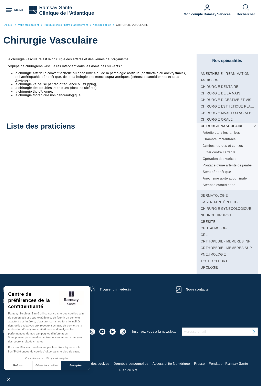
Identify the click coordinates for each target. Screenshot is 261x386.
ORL (204, 235)
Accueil (8, 25)
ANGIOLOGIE (211, 80)
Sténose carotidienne (219, 185)
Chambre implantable (219, 139)
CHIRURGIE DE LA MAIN (220, 93)
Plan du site (128, 370)
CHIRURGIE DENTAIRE (220, 87)
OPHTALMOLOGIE (215, 228)
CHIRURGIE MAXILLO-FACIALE (226, 113)
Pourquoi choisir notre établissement (66, 25)
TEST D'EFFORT (214, 261)
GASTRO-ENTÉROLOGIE (221, 202)
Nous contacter (198, 289)
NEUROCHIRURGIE (217, 215)
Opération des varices (219, 158)
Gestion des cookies (93, 363)
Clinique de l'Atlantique (66, 13)
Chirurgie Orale (217, 119)
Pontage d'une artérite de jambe (227, 165)
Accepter (75, 365)
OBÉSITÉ (208, 221)
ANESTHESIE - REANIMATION (225, 73)
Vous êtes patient (28, 25)
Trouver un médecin (115, 289)
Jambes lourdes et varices (223, 145)
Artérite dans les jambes (221, 132)
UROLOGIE (210, 267)
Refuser (18, 365)
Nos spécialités (102, 25)
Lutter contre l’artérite (219, 152)
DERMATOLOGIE (214, 195)
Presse (199, 363)
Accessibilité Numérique (171, 363)
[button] (8, 379)
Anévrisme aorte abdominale (225, 178)
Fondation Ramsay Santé (228, 363)
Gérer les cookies (46, 365)
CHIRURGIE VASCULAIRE (222, 126)
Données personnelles (131, 363)
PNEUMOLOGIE (213, 254)
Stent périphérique (217, 172)
